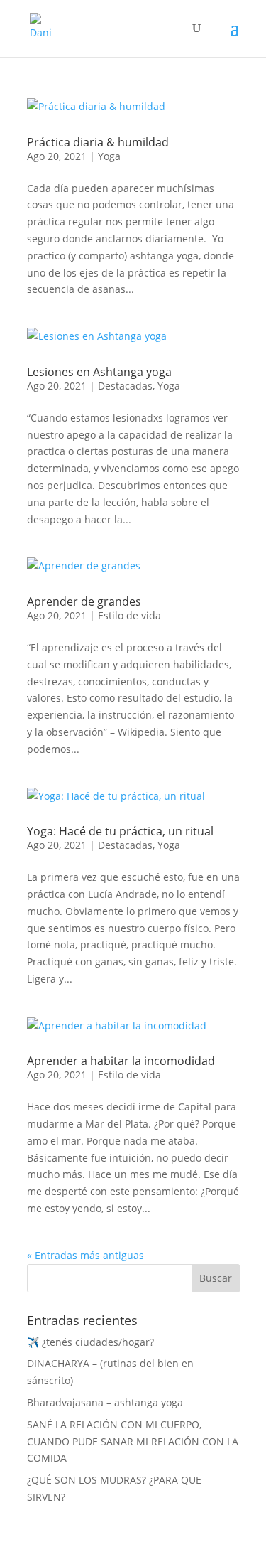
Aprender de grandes (84, 601)
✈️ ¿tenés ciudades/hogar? (90, 1342)
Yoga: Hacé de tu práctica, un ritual (120, 831)
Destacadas (125, 385)
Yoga (109, 156)
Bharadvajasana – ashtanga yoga (105, 1402)
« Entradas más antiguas (85, 1255)
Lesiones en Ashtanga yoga (99, 372)
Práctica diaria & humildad (98, 142)
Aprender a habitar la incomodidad (121, 1061)
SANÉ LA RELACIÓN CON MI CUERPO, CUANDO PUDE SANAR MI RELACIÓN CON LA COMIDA (132, 1441)
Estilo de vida (129, 615)
